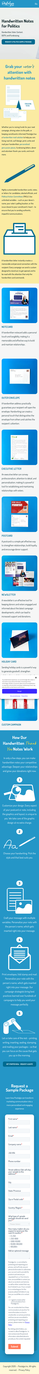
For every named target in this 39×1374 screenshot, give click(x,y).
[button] (36, 678)
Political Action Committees (12, 196)
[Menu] (36, 4)
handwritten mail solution (13, 137)
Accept (19, 691)
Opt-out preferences (15, 696)
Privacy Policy (24, 696)
